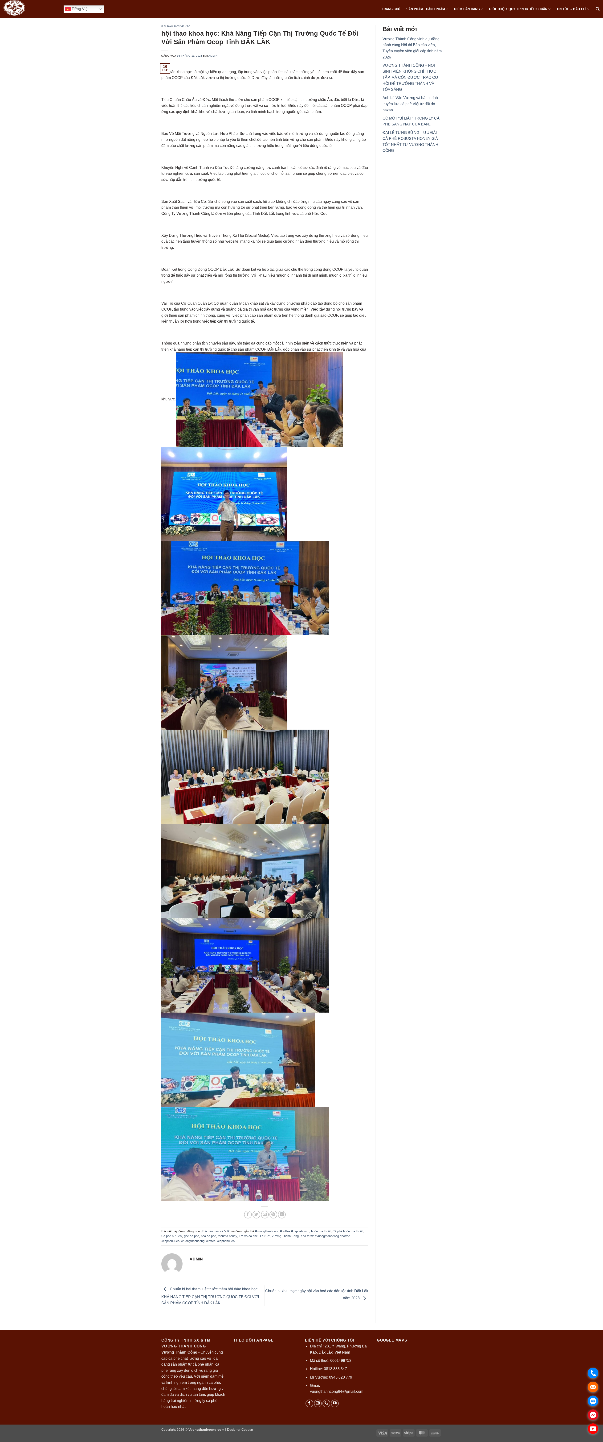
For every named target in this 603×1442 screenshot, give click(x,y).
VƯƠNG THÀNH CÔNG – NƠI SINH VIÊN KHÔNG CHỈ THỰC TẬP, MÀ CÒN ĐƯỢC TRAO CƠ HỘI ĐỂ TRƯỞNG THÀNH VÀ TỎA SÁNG (410, 77)
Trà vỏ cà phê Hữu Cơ (254, 1236)
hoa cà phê (208, 1236)
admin (212, 55)
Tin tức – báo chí (571, 9)
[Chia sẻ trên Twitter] (256, 1214)
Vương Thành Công (285, 1236)
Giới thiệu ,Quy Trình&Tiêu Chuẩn (518, 9)
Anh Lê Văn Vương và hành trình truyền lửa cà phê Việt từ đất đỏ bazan (410, 104)
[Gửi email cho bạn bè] (265, 1214)
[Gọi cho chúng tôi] (326, 1403)
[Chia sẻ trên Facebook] (248, 1214)
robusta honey (227, 1236)
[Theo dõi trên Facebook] (309, 1403)
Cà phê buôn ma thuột (348, 1231)
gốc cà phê (191, 1236)
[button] (597, 9)
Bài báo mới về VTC (175, 26)
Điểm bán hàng (467, 9)
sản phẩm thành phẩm (425, 9)
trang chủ (391, 9)
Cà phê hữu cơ (171, 1236)
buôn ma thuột (321, 1231)
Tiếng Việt (80, 9)
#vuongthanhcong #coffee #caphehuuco (282, 1231)
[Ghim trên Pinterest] (273, 1214)
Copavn (247, 1429)
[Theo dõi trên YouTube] (335, 1403)
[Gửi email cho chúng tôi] (318, 1403)
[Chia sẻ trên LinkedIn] (282, 1214)
